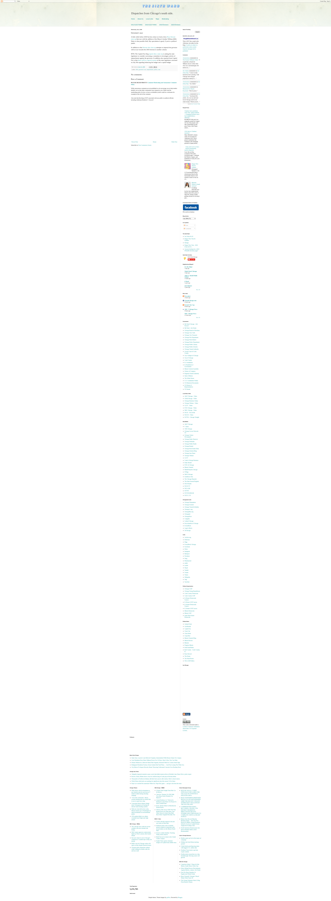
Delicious (187, 539)
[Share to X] (153, 67)
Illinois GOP (187, 613)
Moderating (165, 19)
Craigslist (187, 518)
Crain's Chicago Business (191, 460)
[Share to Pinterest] (156, 67)
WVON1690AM (189, 493)
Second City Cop (189, 305)
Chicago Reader (188, 446)
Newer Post (134, 142)
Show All (198, 289)
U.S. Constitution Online (191, 380)
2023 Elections (175, 25)
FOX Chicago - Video (190, 408)
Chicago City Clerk (189, 333)
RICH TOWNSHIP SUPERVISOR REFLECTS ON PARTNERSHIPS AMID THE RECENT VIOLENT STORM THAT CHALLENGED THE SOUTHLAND (191, 801)
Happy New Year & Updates (195, 165)
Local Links (149, 19)
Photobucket (187, 561)
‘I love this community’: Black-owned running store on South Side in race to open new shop (141, 799)
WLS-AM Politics (189, 661)
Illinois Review (188, 640)
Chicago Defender (189, 441)
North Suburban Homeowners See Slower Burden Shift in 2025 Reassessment (190, 829)
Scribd (186, 565)
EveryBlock (187, 525)
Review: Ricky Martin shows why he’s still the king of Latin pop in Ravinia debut (153, 776)
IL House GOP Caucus (190, 602)
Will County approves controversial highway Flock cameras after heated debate (141, 833)
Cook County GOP (189, 596)
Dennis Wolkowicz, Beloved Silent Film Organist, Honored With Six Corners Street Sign (155, 762)
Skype (186, 568)
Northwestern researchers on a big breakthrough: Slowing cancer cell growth (190, 855)
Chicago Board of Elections (192, 330)
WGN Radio (187, 483)
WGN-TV (187, 486)
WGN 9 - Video (188, 415)
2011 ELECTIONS (136, 25)
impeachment (150, 69)
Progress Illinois (188, 645)
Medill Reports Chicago (190, 469)
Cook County (188, 360)
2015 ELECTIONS (151, 25)
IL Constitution (188, 362)
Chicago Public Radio (190, 444)
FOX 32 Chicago (189, 465)
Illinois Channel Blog (190, 638)
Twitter (186, 572)
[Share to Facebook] (155, 67)
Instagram (187, 551)
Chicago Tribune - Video (191, 403)
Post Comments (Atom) (144, 145)
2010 (137, 69)
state (159, 69)
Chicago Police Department (191, 342)
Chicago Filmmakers (190, 502)
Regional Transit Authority (191, 373)
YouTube (186, 582)
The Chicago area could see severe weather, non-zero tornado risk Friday (140, 828)
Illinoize (186, 643)
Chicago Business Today (191, 401)
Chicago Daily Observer (191, 439)
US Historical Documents (191, 383)
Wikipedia (187, 577)
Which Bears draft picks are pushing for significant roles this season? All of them (153, 781)
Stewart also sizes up (149, 47)
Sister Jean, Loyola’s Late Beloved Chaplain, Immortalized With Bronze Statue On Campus (156, 758)
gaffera (168, 897)
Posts (186, 225)
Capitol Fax (187, 629)
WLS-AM (187, 488)
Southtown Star (188, 476)
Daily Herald (188, 462)
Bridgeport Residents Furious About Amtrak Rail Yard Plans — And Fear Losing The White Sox (157, 765)
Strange (186, 242)
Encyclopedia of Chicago (191, 523)
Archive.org (187, 537)
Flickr (186, 549)
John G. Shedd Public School (191, 276)
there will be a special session (147, 60)
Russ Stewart (188, 654)
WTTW (186, 490)
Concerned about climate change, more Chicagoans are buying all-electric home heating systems (140, 805)
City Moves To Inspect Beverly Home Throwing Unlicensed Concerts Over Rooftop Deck (156, 767)
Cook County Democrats (191, 593)
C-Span (186, 426)
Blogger (180, 897)
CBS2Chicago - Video (190, 398)
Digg (185, 542)
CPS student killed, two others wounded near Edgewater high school (139, 818)
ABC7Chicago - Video (190, 396)
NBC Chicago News (190, 313)
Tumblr (186, 570)
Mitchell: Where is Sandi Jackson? (196, 184)
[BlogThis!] (151, 67)
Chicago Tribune (189, 455)
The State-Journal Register (191, 481)
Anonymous (186, 58)
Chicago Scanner (189, 504)
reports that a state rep (156, 54)
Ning (185, 558)
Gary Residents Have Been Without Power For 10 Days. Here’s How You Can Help (154, 760)
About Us (140, 19)
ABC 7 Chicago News (191, 309)
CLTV (186, 458)
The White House (189, 378)
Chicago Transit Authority (191, 349)
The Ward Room (189, 658)
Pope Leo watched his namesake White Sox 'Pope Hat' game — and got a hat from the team (156, 783)
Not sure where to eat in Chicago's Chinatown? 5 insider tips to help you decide (141, 839)
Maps (157, 19)
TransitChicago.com (190, 300)
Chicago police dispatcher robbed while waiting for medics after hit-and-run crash (140, 849)
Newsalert (187, 296)
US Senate (187, 389)
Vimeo (186, 575)
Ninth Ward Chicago (191, 271)
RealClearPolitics (189, 647)
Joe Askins (186, 71)
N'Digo (186, 472)
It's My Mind (188, 267)
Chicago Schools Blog (190, 451)
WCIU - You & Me (189, 412)
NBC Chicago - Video (190, 410)
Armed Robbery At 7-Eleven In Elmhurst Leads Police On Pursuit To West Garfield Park (166, 801)
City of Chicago (188, 358)
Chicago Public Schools (190, 347)
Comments (188, 228)
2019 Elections (163, 25)
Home (133, 19)
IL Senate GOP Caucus (190, 608)
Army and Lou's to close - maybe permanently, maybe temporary (192, 148)
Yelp (185, 579)
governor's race (142, 69)
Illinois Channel (188, 467)
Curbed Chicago (188, 521)
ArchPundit (187, 626)
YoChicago (187, 530)
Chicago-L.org (188, 509)
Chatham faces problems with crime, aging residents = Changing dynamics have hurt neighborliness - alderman (191, 114)
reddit (186, 563)
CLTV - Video (188, 405)
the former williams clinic (190, 60)
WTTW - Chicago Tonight (191, 417)
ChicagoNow (188, 516)
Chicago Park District (190, 339)
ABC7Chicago (188, 424)
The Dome (187, 656)
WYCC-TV (187, 495)
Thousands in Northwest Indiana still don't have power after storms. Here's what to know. (155, 779)
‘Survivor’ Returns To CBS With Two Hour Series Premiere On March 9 (165, 796)
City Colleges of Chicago (191, 355)
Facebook (187, 546)
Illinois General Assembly (191, 369)
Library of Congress (189, 371)
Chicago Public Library (190, 344)
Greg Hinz (187, 636)
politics (155, 69)
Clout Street (187, 633)
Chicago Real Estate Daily (191, 448)
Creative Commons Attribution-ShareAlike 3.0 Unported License (191, 728)
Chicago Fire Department (191, 337)
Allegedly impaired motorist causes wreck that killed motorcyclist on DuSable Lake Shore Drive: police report (161, 774)
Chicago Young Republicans (192, 591)
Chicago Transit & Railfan (191, 507)
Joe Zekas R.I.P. (188, 236)
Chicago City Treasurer (190, 335)
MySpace (187, 553)
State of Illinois (188, 376)
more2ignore (188, 286)
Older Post (174, 142)
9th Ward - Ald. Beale (190, 328)
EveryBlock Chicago (190, 544)
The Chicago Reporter (190, 479)
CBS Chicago (188, 429)
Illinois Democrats (189, 611)
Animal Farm (188, 624)
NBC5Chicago (188, 474)
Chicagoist (187, 514)
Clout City (187, 631)
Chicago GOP (188, 589)
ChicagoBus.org (188, 511)
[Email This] (150, 67)
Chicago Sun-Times (189, 453)
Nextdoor (187, 556)
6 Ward (187, 281)
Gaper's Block (188, 528)
